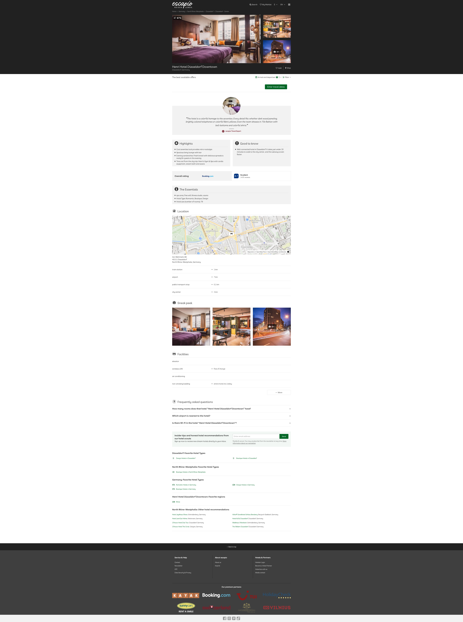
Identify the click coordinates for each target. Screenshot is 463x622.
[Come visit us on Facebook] (224, 618)
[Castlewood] (247, 607)
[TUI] (247, 595)
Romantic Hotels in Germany (184, 485)
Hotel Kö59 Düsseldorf (240, 519)
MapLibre (251, 252)
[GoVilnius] (277, 607)
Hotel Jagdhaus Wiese (179, 515)
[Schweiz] (216, 607)
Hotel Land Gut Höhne (179, 519)
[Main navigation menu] (289, 4)
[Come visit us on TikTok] (238, 618)
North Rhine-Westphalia (195, 11)
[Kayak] (186, 595)
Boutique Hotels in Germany (184, 489)
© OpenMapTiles (260, 252)
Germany (182, 11)
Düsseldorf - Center (222, 11)
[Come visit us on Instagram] (229, 618)
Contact (177, 562)
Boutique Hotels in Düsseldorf (245, 458)
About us (218, 562)
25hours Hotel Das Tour (180, 523)
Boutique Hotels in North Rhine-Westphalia (188, 472)
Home (174, 11)
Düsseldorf (209, 11)
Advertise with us (261, 569)
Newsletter (178, 566)
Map (289, 68)
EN (281, 4)
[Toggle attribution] (288, 251)
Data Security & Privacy (183, 573)
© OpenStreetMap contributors (276, 252)
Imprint (217, 566)
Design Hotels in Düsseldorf (184, 458)
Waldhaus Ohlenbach (239, 523)
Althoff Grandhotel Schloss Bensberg (245, 515)
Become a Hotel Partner (263, 566)
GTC (176, 569)
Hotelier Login (260, 562)
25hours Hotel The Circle (180, 527)
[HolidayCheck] (277, 595)
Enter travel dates (276, 86)
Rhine (176, 502)
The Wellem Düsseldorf (240, 527)
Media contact (260, 573)
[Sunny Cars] (186, 607)
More (280, 392)
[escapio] (182, 4)
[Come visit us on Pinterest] (233, 618)
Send (284, 436)
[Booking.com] (216, 595)
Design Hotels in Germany (243, 485)
